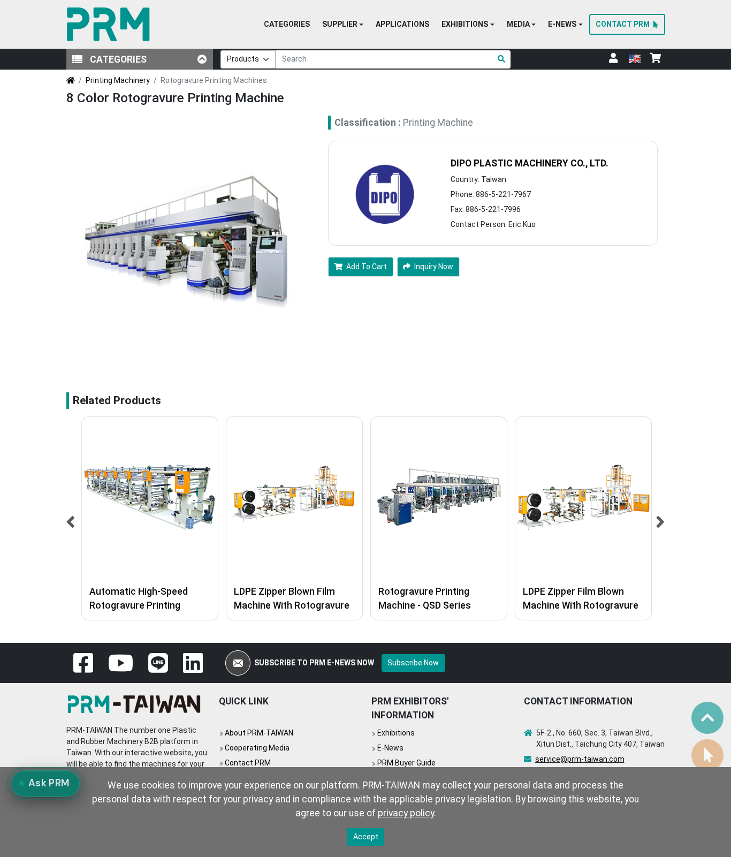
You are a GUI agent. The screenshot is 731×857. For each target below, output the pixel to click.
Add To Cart (366, 266)
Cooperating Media (257, 748)
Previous (71, 518)
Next (660, 518)
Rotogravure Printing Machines (214, 80)
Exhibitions (396, 733)
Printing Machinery (118, 80)
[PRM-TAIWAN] (110, 24)
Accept (365, 836)
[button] (343, 25)
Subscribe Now (413, 662)
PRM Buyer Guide (406, 763)
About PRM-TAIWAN (259, 733)
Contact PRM (248, 763)
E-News (390, 748)
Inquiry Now (433, 266)
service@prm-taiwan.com (580, 759)
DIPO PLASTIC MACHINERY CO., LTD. (529, 163)
